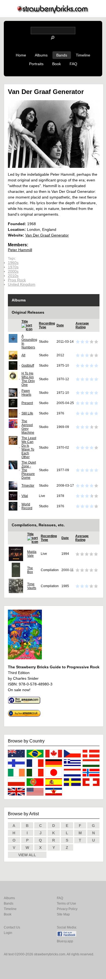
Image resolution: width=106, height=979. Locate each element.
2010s (13, 275)
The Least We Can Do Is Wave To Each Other (28, 447)
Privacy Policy (67, 909)
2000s (13, 271)
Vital (24, 496)
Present (27, 403)
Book (56, 64)
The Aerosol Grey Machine (27, 427)
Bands (61, 55)
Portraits (36, 64)
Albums (41, 55)
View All (27, 855)
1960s (13, 262)
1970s (13, 267)
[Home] (53, 12)
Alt (23, 355)
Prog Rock (17, 280)
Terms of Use (66, 903)
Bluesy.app (65, 941)
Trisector (27, 485)
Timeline (83, 55)
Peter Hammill (20, 250)
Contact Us (12, 927)
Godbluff (27, 365)
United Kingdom (21, 284)
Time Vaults (31, 586)
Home (21, 55)
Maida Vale (31, 554)
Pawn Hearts (26, 392)
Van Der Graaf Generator (47, 235)
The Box (30, 570)
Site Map (63, 914)
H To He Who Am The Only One (28, 379)
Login (8, 933)
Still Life (27, 413)
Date (60, 325)
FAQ (73, 64)
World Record (26, 506)
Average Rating (82, 325)
